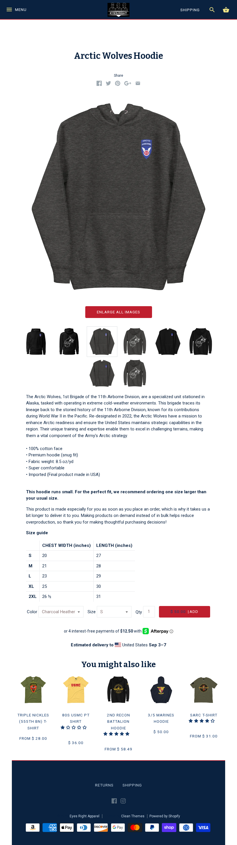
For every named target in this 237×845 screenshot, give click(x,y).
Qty (139, 611)
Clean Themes (133, 816)
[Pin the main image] (117, 84)
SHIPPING (190, 9)
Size (92, 611)
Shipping (132, 785)
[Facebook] (114, 802)
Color (32, 611)
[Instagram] (123, 802)
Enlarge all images (118, 312)
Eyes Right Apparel (84, 816)
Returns (104, 785)
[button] (74, 727)
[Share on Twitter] (108, 84)
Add (184, 611)
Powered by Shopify (164, 816)
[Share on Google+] (127, 84)
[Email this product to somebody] (137, 84)
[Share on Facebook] (99, 84)
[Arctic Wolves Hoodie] (102, 341)
